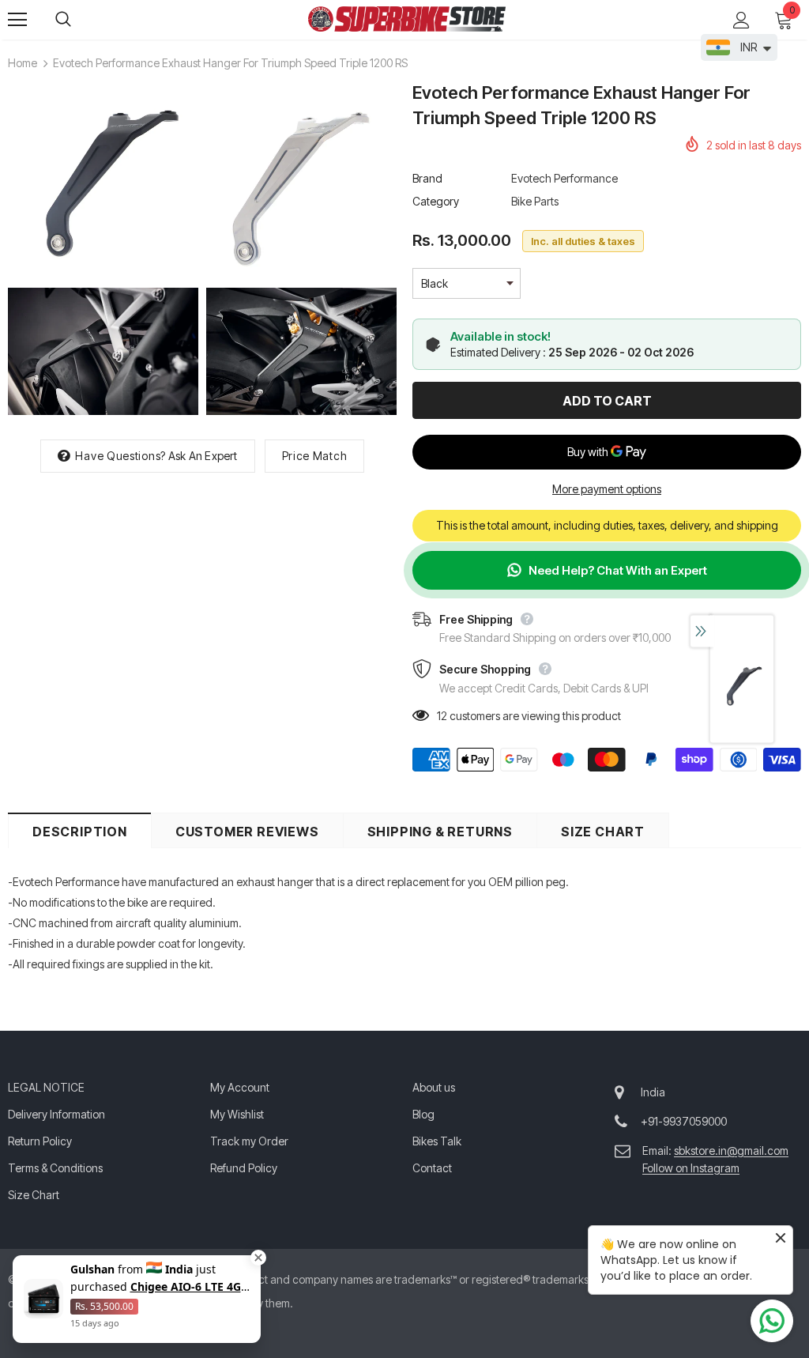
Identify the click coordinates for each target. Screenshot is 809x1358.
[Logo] (407, 19)
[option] (741, 686)
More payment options (606, 489)
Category (435, 201)
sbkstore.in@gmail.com (731, 1150)
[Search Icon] (79, 20)
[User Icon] (741, 20)
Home (22, 63)
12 (442, 715)
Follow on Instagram (690, 1168)
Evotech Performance (564, 178)
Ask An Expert (203, 455)
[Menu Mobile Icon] (17, 19)
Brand (427, 178)
